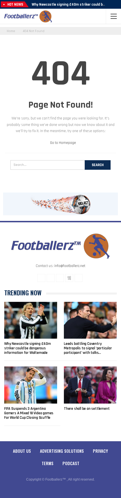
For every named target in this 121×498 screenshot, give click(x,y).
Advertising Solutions (62, 451)
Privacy (100, 451)
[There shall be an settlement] (90, 385)
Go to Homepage (62, 143)
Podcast (70, 463)
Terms (47, 463)
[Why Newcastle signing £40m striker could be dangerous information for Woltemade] (30, 320)
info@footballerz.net (69, 266)
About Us (22, 451)
